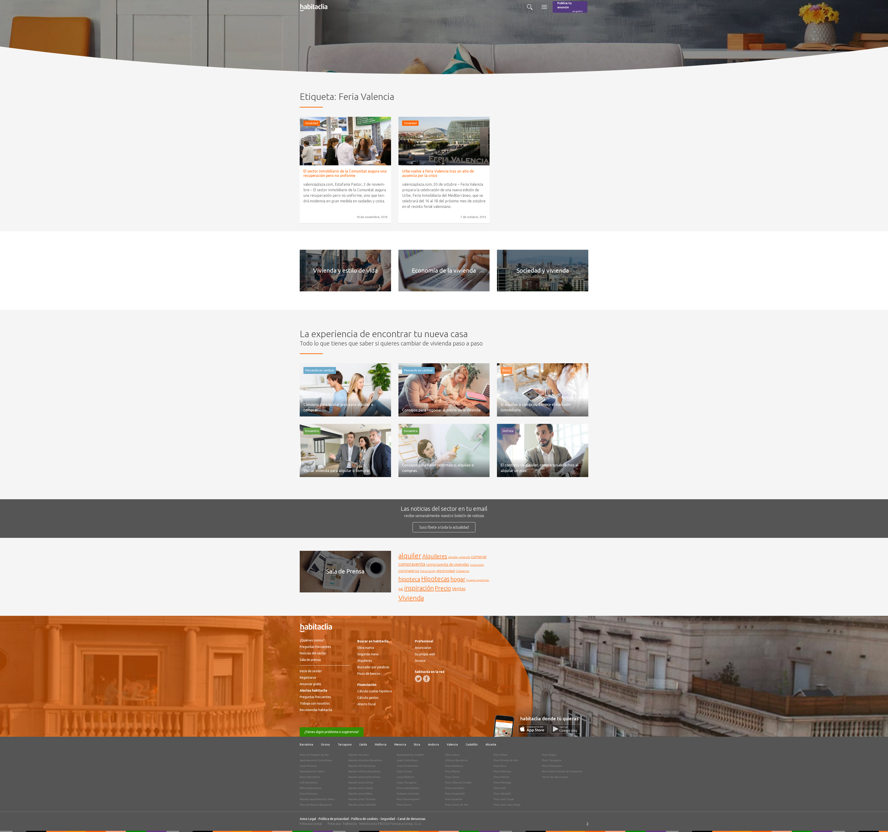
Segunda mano (368, 654)
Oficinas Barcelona (456, 760)
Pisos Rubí (500, 788)
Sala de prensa (310, 660)
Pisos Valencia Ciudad (458, 782)
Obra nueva (365, 648)
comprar (479, 556)
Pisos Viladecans (552, 765)
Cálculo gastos (368, 697)
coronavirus (408, 570)
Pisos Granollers (454, 788)
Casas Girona (404, 771)
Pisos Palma (500, 754)
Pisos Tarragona (551, 760)
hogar (457, 579)
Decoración (428, 571)
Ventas (459, 588)
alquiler (409, 556)
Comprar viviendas (408, 793)
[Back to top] (877, 821)
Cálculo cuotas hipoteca (374, 691)
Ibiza (417, 744)
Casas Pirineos (308, 765)
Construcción (477, 565)
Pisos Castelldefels (408, 788)
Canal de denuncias (412, 819)
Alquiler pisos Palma (360, 793)
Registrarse (308, 677)
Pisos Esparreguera (408, 799)
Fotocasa (334, 824)
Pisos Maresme (309, 793)
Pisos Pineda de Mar (506, 760)
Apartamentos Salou (312, 771)
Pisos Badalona (454, 765)
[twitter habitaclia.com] (418, 678)
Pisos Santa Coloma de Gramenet (562, 771)
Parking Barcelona (310, 788)
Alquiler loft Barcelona (362, 765)
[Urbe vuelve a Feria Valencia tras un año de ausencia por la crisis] (444, 141)
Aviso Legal (308, 819)
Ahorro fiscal (366, 704)
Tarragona (345, 744)
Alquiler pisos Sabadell (362, 804)
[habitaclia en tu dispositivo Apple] (534, 732)
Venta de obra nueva (555, 777)
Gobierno (462, 571)
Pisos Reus (500, 765)
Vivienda (411, 597)
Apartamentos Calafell (410, 754)
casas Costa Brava (407, 760)
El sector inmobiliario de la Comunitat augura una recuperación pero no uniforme (345, 173)
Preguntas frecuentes (315, 647)
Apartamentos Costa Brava (316, 760)
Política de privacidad (334, 819)
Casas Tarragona (406, 782)
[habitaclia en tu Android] (565, 732)
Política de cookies (364, 819)
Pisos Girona (404, 804)
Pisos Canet (452, 777)
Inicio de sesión (311, 671)
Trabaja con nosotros (315, 703)
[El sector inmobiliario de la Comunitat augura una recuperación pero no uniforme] (345, 141)
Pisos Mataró (501, 777)
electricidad (446, 571)
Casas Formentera (407, 765)
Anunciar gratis (310, 684)
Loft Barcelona (309, 782)
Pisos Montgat (502, 782)
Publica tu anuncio (570, 7)
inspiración (419, 588)
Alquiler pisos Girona (360, 782)
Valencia (452, 744)
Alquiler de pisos (358, 754)
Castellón (472, 744)
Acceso (420, 661)
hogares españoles (477, 580)
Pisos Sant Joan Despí (507, 804)
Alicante (491, 744)
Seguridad (387, 819)
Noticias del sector (313, 653)
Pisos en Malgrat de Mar (314, 754)
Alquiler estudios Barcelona (365, 760)
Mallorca (380, 744)
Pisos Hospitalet (455, 793)
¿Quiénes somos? (312, 640)
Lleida (363, 744)
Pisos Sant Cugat (504, 799)
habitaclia (350, 824)
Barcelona (306, 744)
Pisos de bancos (368, 673)
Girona (325, 744)
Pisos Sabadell (502, 793)
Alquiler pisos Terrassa (361, 799)
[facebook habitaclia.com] (426, 678)
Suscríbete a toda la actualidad (444, 527)
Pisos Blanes (452, 771)
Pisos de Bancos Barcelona (316, 804)
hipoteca (409, 579)
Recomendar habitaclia (316, 710)
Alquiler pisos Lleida (360, 788)
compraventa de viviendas (447, 564)
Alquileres (434, 556)
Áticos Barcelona (310, 777)
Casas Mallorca (405, 777)
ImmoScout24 (369, 824)
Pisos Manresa (502, 771)
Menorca (400, 744)
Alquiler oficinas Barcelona (364, 771)
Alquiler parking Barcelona (364, 777)
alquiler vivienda (459, 557)
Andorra (433, 744)
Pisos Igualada (453, 799)
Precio (443, 588)
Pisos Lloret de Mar (457, 804)
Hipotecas (435, 578)
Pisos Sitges (549, 754)
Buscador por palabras (373, 667)
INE (400, 589)
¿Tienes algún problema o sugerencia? (331, 732)
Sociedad (311, 123)
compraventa (411, 564)
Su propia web (425, 654)
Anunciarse (423, 648)
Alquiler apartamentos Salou (317, 799)
